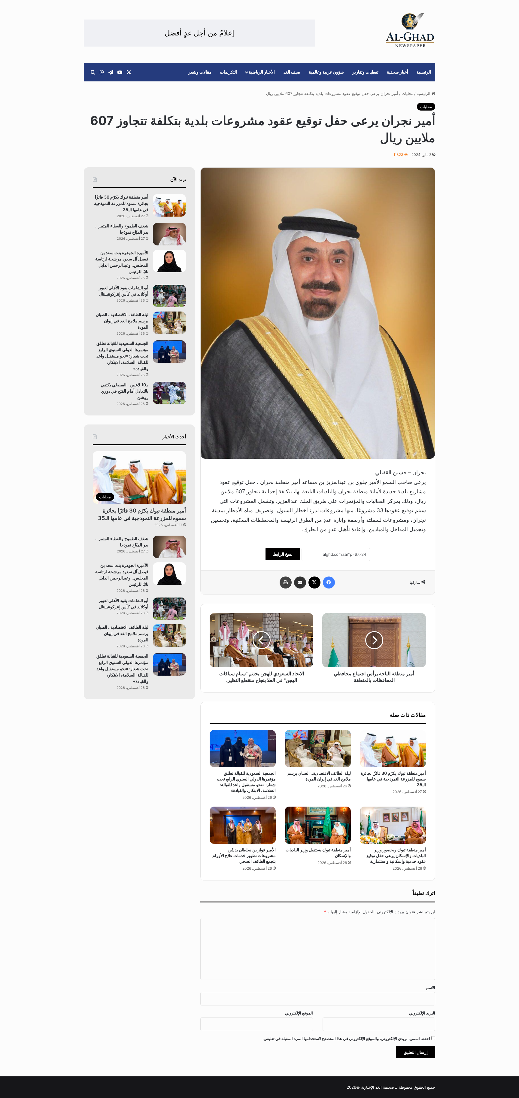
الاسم (430, 987)
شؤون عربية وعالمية (326, 72)
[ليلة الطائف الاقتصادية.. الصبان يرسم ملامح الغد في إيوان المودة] (318, 748)
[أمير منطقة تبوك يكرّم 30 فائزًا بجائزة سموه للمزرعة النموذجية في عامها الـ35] (393, 748)
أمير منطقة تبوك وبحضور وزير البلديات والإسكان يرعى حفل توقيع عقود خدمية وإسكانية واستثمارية (396, 855)
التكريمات (228, 72)
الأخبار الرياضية (262, 72)
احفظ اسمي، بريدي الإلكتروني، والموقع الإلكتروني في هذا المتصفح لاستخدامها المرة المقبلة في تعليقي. (346, 1038)
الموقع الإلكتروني (299, 1013)
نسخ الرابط (283, 554)
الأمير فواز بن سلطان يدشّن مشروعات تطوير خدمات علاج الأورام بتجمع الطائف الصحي (244, 855)
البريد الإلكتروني (422, 1013)
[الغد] (410, 30)
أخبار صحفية (397, 72)
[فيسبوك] (329, 582)
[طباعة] (286, 582)
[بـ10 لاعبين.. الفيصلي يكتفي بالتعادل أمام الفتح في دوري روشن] (169, 393)
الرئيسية (424, 72)
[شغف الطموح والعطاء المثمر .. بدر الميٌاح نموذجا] (169, 234)
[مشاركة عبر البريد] (300, 582)
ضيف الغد (292, 72)
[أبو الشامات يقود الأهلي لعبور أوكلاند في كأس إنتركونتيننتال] (169, 296)
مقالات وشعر (199, 72)
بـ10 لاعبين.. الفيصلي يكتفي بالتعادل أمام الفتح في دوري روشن (124, 391)
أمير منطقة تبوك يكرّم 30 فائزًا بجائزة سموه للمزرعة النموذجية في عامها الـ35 (393, 779)
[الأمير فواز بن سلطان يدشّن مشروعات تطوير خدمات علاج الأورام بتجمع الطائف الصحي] (243, 825)
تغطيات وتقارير (365, 72)
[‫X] (314, 582)
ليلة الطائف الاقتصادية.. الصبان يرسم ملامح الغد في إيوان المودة (122, 321)
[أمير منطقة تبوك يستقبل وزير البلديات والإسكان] (318, 825)
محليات (407, 93)
